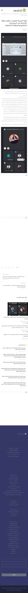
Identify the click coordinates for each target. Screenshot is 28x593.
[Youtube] (12, 3)
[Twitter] (20, 3)
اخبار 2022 (25, 30)
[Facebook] (13, 268)
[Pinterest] (2, 268)
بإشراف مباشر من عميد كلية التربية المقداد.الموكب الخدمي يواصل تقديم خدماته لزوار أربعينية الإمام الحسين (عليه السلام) (13, 384)
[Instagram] (16, 3)
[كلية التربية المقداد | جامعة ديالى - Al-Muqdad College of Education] (19, 10)
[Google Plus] (9, 268)
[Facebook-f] (8, 3)
